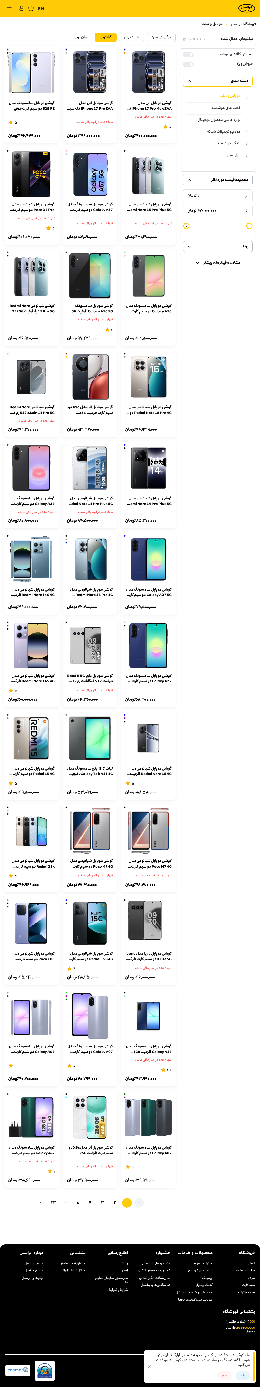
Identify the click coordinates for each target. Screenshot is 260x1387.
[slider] (249, 226)
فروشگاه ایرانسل (243, 24)
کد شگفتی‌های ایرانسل (155, 1285)
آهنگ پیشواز (204, 1285)
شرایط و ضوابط (118, 1290)
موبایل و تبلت (212, 24)
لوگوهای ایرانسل (32, 1278)
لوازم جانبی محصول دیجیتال (218, 120)
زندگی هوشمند (228, 143)
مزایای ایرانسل (34, 1271)
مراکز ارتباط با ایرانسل (72, 1271)
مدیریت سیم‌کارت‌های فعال (194, 1300)
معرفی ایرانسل (33, 1264)
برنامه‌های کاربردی (200, 1271)
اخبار (125, 1271)
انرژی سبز (233, 155)
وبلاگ (124, 1264)
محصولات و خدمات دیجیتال (194, 1293)
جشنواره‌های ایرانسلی (156, 1264)
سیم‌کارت (248, 1285)
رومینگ (207, 1278)
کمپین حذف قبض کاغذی (153, 1271)
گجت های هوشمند (225, 108)
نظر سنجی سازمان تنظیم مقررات (111, 1280)
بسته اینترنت (246, 1293)
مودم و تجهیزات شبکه (223, 132)
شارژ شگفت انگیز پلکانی (154, 1278)
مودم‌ (251, 1278)
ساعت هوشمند (244, 1271)
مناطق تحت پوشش (73, 1264)
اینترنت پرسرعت (202, 1264)
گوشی (251, 1264)
